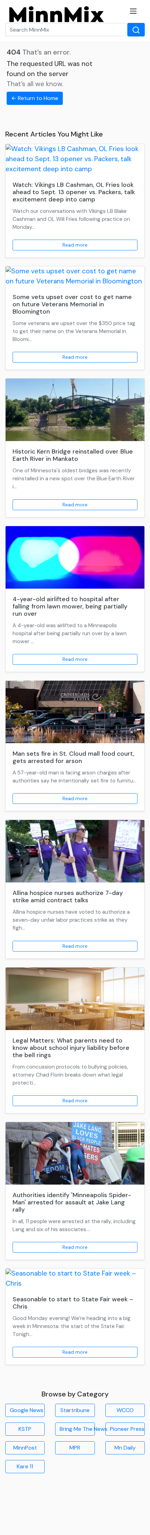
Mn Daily (125, 1447)
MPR (74, 1447)
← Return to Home (34, 98)
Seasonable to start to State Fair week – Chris (73, 1302)
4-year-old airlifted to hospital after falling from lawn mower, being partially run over (70, 606)
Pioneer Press (127, 1429)
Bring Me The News (77, 1429)
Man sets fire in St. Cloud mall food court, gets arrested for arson (74, 757)
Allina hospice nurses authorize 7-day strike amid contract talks (68, 896)
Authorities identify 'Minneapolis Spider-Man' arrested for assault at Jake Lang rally (72, 1202)
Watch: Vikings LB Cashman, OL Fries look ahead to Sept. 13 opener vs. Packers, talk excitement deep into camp (74, 192)
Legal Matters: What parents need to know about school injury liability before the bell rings (71, 1048)
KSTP (24, 1429)
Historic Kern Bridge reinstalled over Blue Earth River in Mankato (73, 455)
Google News (26, 1410)
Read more (75, 245)
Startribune (75, 1410)
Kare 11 (25, 1466)
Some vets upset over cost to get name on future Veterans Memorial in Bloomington (72, 304)
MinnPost (25, 1447)
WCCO (125, 1410)
